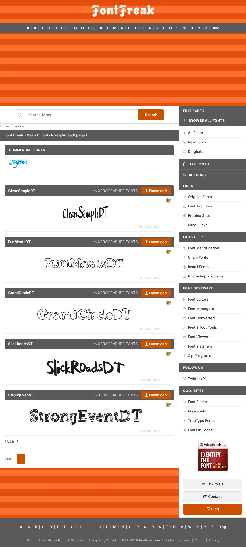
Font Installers (200, 346)
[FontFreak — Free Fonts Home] (123, 11)
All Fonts (195, 132)
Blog (215, 28)
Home (4, 126)
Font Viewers (199, 337)
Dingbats (195, 151)
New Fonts (197, 142)
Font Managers (201, 308)
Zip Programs (199, 355)
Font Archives (200, 206)
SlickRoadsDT (20, 343)
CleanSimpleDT (21, 190)
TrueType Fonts (201, 420)
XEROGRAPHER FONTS (118, 190)
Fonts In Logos (200, 430)
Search (151, 114)
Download (157, 190)
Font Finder (197, 401)
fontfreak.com (149, 540)
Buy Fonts (199, 164)
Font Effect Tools (202, 327)
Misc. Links (197, 225)
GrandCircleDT (21, 292)
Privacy (214, 540)
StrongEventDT (21, 395)
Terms (199, 540)
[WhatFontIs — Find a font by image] (213, 469)
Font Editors (198, 299)
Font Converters (202, 318)
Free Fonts (197, 411)
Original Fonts (200, 196)
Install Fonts (198, 266)
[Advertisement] (123, 70)
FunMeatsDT (19, 241)
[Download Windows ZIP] (168, 201)
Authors (197, 175)
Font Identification (203, 248)
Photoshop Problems (206, 276)
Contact (214, 496)
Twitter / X (197, 378)
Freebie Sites (199, 215)
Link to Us (214, 484)
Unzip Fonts (198, 257)
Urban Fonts (57, 540)
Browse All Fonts (207, 120)
